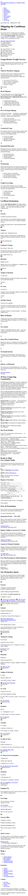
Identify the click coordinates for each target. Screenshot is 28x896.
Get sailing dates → (5, 553)
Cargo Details (4, 494)
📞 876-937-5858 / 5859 (6, 618)
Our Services (12, 41)
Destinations (6, 10)
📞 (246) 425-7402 (5, 666)
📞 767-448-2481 (5, 717)
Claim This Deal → (5, 526)
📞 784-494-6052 (13, 766)
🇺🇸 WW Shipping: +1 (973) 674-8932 (16, 600)
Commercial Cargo (8, 861)
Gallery (5, 14)
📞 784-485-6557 (5, 766)
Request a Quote (4, 841)
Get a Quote (6, 20)
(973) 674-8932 (14, 470)
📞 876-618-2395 (5, 631)
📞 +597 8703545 (13, 782)
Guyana (5, 868)
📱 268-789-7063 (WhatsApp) (8, 683)
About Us (6, 13)
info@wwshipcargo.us (11, 472)
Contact (5, 18)
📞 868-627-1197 (5, 648)
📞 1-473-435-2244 (5, 733)
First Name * (4, 482)
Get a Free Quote (5, 41)
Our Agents (6, 17)
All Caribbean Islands (9, 876)
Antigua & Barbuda (8, 873)
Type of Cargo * (4, 490)
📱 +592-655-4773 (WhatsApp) (8, 599)
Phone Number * (5, 487)
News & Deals (7, 16)
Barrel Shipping (7, 858)
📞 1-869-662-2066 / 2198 (7, 749)
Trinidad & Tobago (8, 871)
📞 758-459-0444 (5, 700)
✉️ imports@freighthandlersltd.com (8, 619)
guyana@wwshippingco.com (7, 825)
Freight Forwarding (8, 862)
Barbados (6, 872)
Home (5, 8)
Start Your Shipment (5, 372)
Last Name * (4, 484)
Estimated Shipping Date (6, 496)
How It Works (7, 12)
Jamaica (5, 869)
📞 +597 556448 (5, 782)
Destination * (4, 489)
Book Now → (4, 567)
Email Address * (4, 486)
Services (6, 9)
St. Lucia (6, 875)
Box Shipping (7, 859)
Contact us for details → (6, 539)
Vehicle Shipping (8, 856)
